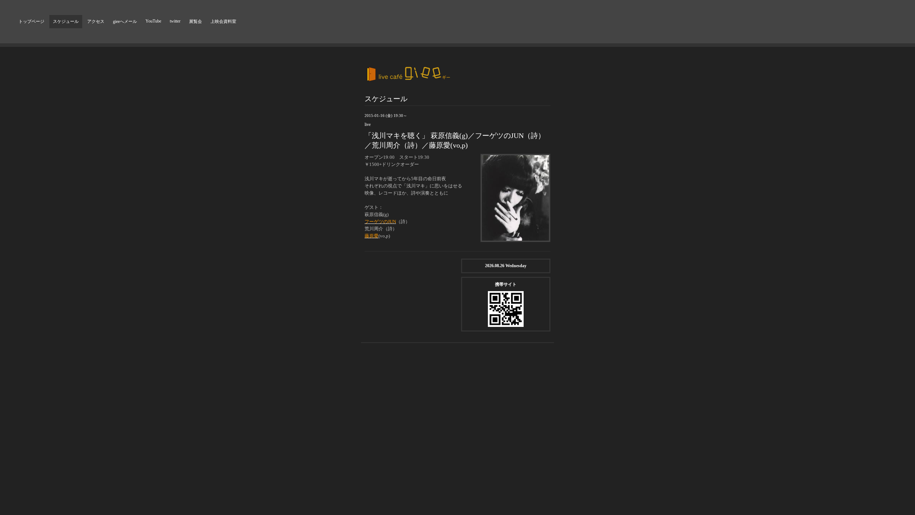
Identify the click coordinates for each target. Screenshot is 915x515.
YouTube (153, 21)
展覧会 (195, 21)
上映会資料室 (223, 21)
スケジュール (66, 21)
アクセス (95, 21)
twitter (175, 21)
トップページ (31, 21)
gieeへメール (125, 21)
